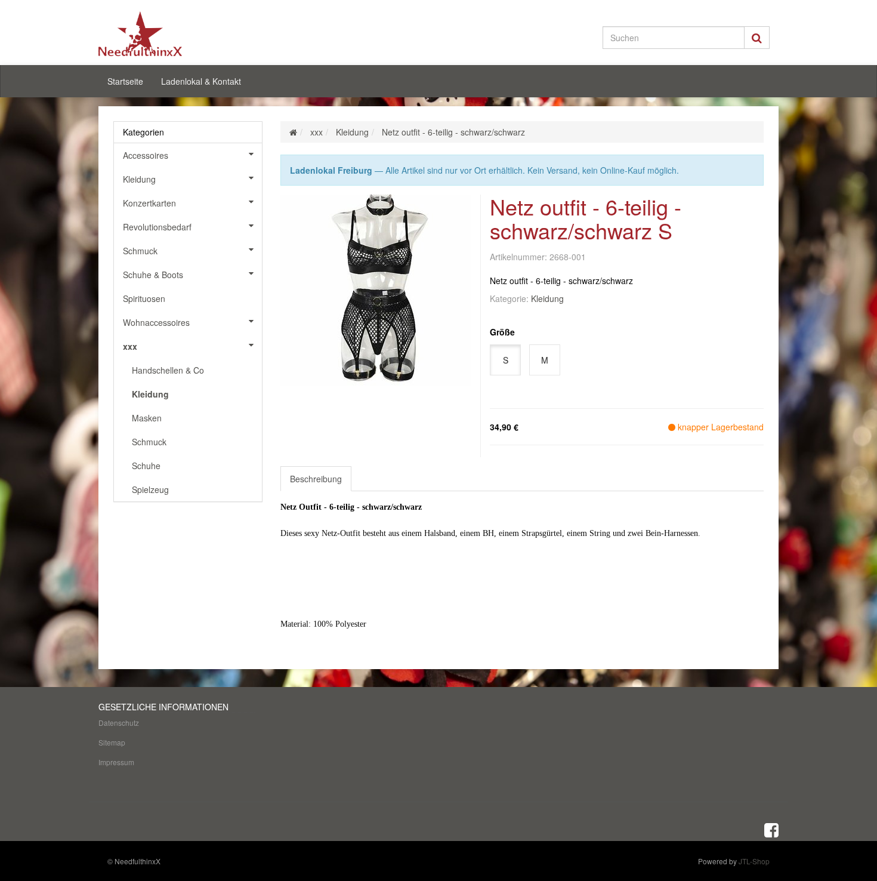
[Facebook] (771, 829)
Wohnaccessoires (156, 322)
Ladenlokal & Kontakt (201, 81)
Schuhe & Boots (153, 275)
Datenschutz (118, 722)
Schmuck (140, 251)
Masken (147, 418)
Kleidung (547, 298)
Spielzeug (150, 489)
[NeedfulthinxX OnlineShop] (205, 33)
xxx (130, 346)
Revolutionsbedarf (157, 227)
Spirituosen (144, 298)
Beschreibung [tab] (316, 479)
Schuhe (146, 466)
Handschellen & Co (168, 370)
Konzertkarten (149, 203)
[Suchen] (757, 38)
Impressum (116, 762)
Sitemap (111, 742)
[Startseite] (293, 132)
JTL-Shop (754, 861)
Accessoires (145, 155)
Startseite (125, 81)
